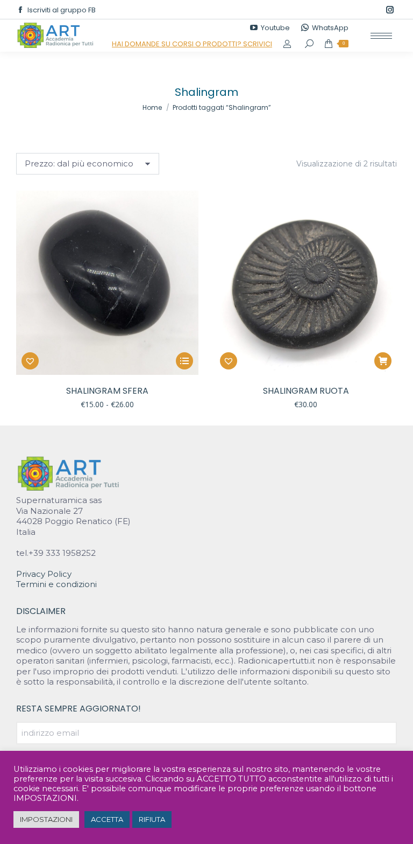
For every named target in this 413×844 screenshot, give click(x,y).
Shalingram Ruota (306, 391)
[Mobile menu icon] (381, 35)
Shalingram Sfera (107, 391)
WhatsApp (330, 27)
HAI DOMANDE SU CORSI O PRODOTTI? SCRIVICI (192, 44)
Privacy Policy (44, 574)
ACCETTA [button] (107, 819)
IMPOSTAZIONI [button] (46, 819)
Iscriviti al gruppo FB (61, 10)
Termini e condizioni (56, 584)
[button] (30, 360)
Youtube (275, 27)
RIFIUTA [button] (152, 819)
